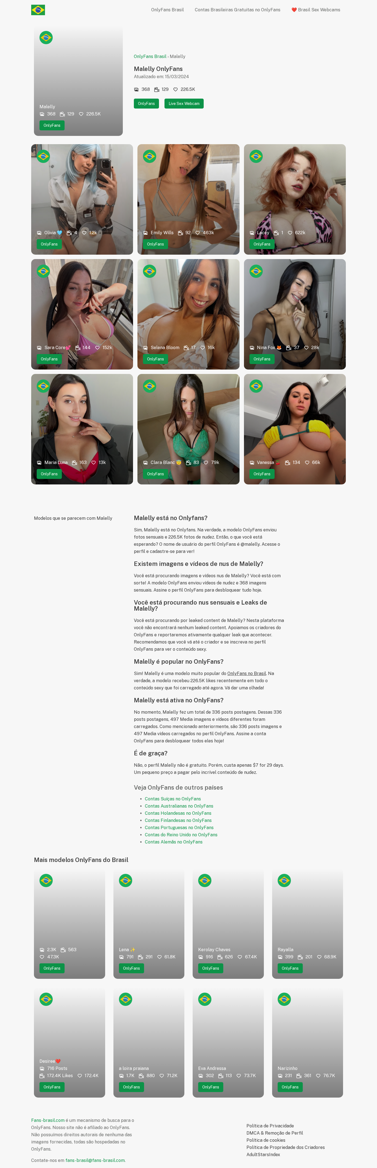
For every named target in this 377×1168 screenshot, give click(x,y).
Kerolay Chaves (214, 949)
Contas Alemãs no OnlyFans (174, 842)
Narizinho (288, 1068)
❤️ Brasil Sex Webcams (315, 9)
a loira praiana (134, 1068)
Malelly (47, 106)
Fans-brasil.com (48, 1120)
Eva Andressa (212, 1068)
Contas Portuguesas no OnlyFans (179, 827)
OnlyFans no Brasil (246, 673)
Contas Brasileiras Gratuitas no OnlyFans (237, 9)
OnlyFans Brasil (167, 9)
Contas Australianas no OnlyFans (179, 806)
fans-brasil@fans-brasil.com (95, 1160)
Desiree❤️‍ (50, 1061)
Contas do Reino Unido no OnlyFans (181, 834)
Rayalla (285, 949)
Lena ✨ (127, 949)
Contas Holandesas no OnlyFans (178, 813)
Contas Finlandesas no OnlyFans (178, 820)
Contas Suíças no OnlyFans (173, 798)
